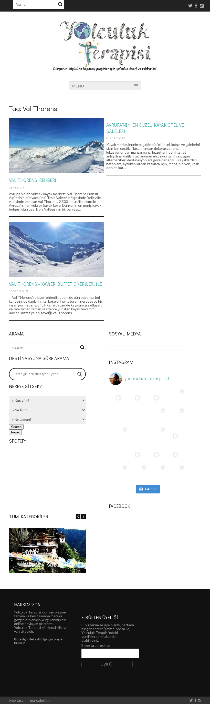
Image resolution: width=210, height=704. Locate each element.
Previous (78, 516)
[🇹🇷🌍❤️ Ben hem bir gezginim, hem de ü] (138, 436)
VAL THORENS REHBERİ (32, 180)
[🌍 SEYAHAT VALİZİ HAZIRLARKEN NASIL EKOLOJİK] (119, 436)
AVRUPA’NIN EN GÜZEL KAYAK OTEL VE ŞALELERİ (145, 128)
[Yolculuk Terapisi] (105, 68)
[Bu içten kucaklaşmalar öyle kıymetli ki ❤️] (138, 398)
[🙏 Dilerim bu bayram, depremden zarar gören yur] (138, 474)
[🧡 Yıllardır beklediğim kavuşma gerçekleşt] (176, 417)
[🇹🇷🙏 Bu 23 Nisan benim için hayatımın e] (119, 455)
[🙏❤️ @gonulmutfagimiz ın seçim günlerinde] (176, 436)
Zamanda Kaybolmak (47, 565)
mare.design (40, 700)
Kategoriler (47, 557)
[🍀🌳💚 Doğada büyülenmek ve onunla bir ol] (176, 474)
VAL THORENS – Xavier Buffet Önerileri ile (55, 284)
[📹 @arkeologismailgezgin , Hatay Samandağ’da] (119, 398)
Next (83, 516)
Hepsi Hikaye (57, 627)
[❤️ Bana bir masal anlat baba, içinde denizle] (138, 455)
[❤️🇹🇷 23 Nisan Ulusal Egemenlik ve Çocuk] (119, 474)
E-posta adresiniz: (95, 645)
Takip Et (150, 489)
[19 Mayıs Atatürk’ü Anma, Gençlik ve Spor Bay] (176, 398)
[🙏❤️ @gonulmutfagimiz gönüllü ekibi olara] (157, 455)
